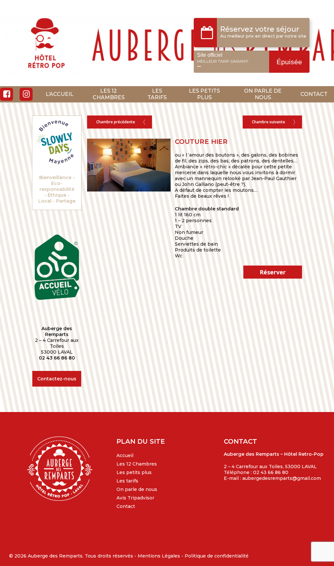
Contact (125, 506)
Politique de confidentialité (217, 556)
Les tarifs (127, 481)
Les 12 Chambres (136, 464)
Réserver (292, 62)
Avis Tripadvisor (135, 498)
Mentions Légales (159, 556)
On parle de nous (136, 489)
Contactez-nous (56, 379)
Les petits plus (134, 472)
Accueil (124, 455)
